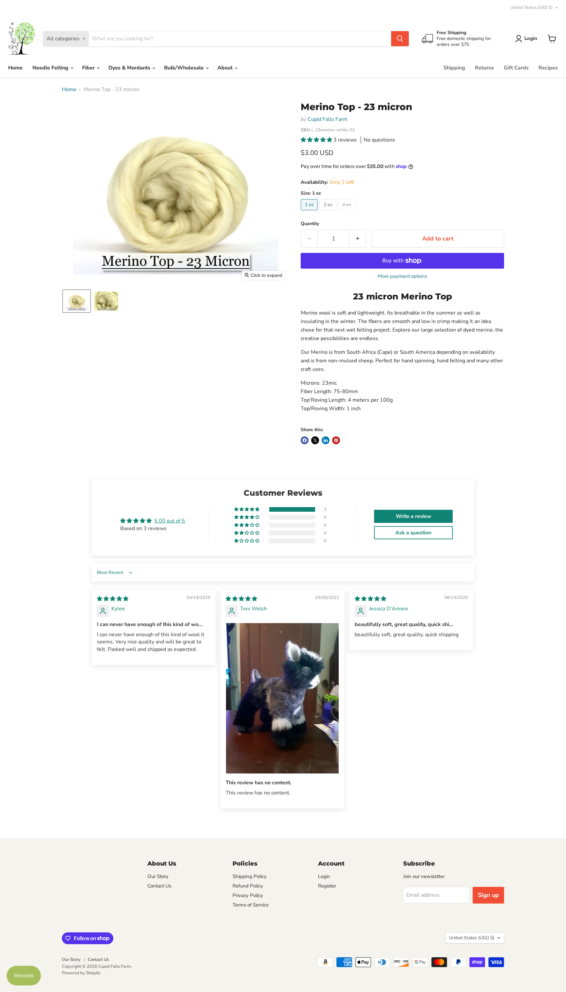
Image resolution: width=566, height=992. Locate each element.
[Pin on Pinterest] (336, 440)
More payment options (402, 276)
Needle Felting (51, 67)
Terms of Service (251, 905)
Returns (484, 67)
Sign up (488, 895)
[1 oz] (310, 212)
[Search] (400, 38)
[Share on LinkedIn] (326, 440)
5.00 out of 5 (169, 521)
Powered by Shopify (81, 973)
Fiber (89, 67)
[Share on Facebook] (305, 440)
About (225, 67)
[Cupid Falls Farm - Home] (21, 38)
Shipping (454, 67)
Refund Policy (248, 886)
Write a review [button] (413, 516)
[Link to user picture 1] (282, 698)
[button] (527, 39)
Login (324, 876)
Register (327, 886)
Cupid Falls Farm (328, 119)
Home (15, 67)
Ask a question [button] (413, 532)
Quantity (310, 223)
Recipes (548, 67)
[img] (112, 598)
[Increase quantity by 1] (357, 239)
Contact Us (159, 886)
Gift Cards (516, 67)
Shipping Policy (250, 876)
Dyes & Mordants (130, 67)
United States (531, 7)
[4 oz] (347, 212)
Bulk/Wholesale (184, 67)
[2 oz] (328, 212)
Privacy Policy (248, 895)
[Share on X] (315, 440)
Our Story (157, 876)
